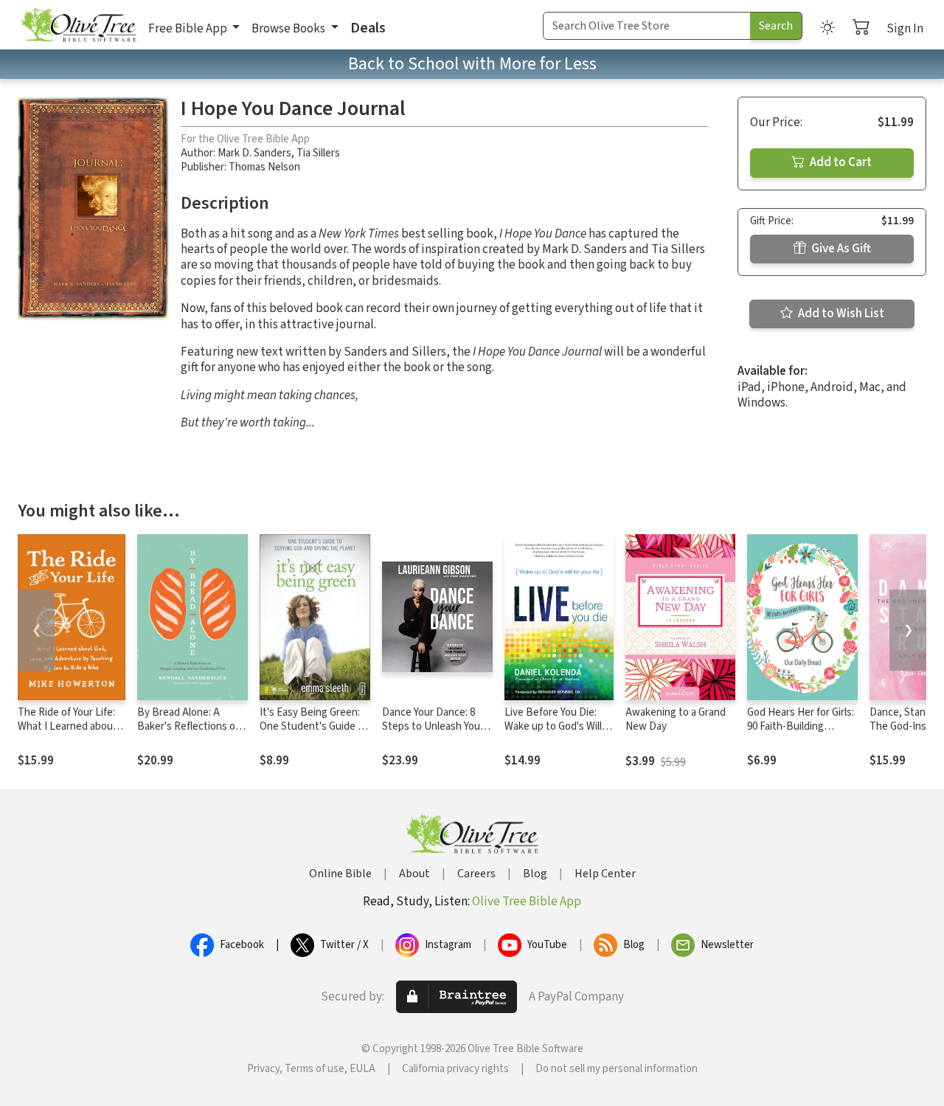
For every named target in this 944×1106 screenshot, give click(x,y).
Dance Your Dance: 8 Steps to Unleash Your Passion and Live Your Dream (433, 733)
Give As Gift (840, 249)
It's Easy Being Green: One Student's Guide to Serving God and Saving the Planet (314, 733)
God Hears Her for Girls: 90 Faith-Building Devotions (800, 726)
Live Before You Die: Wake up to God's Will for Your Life (553, 726)
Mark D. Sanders (254, 153)
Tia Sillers (318, 153)
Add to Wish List (840, 313)
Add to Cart (840, 162)
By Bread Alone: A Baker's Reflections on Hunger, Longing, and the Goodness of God (189, 733)
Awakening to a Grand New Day (675, 719)
